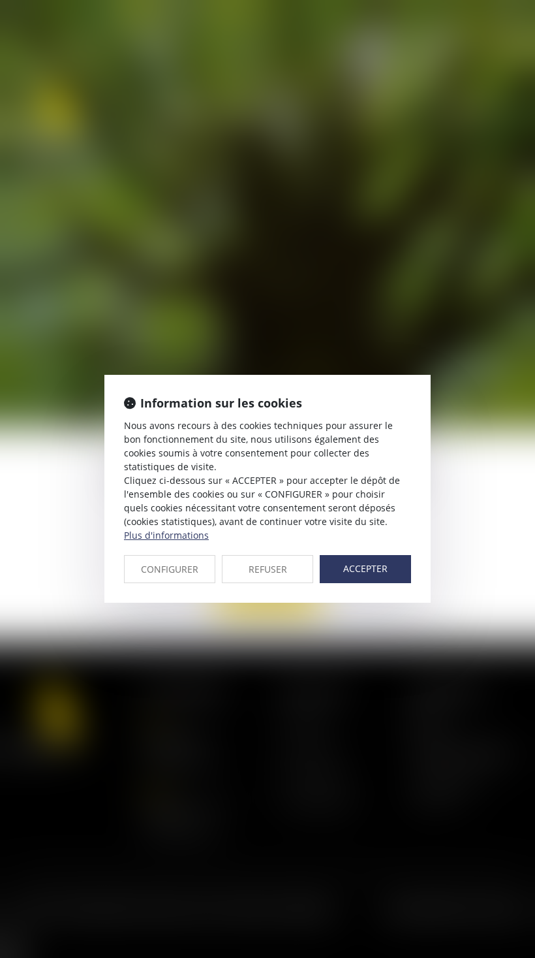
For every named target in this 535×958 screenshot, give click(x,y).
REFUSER (268, 569)
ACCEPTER (365, 568)
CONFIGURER (169, 569)
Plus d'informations (166, 535)
